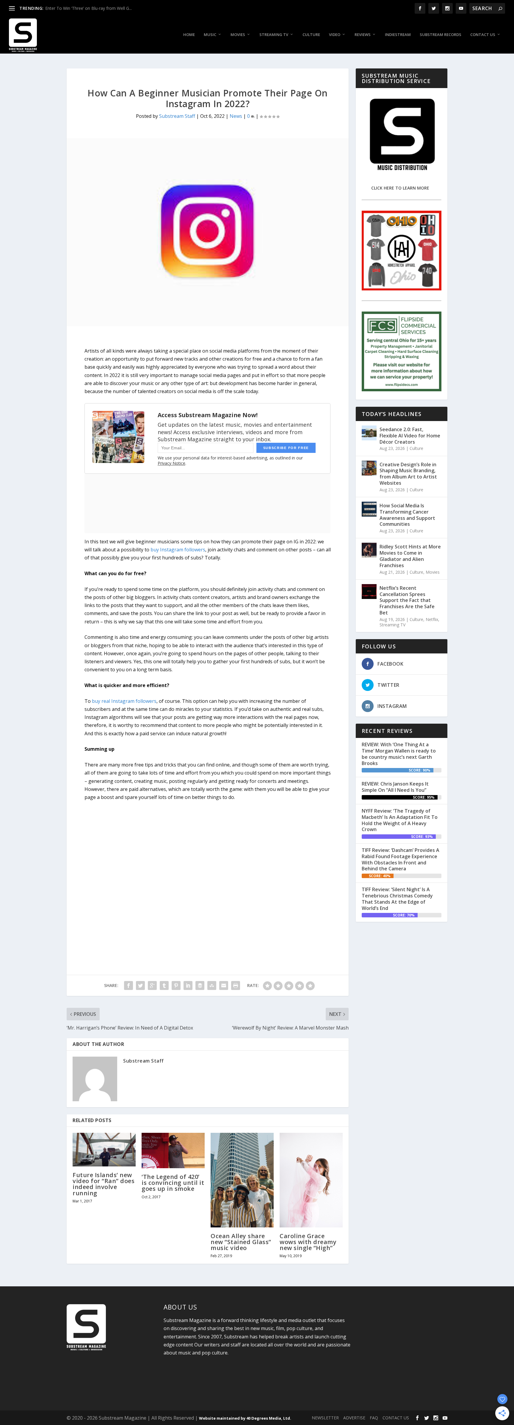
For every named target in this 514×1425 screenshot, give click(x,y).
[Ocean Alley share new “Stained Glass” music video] (242, 1180)
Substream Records (440, 34)
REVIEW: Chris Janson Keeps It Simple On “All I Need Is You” (395, 786)
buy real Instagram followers (124, 701)
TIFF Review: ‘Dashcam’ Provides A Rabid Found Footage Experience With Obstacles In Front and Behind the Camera (400, 859)
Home (189, 34)
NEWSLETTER (325, 1418)
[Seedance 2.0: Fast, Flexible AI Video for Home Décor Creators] (369, 433)
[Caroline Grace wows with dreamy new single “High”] (311, 1180)
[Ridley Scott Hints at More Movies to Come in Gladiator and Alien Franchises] (369, 550)
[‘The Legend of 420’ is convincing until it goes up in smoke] (173, 1150)
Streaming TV (273, 34)
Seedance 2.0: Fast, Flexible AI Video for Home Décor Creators (410, 435)
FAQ (374, 1418)
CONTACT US (396, 1418)
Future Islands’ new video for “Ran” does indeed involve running (103, 1184)
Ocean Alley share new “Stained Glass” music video (241, 1242)
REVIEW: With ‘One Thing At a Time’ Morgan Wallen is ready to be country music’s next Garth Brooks (399, 753)
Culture (311, 34)
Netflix (432, 619)
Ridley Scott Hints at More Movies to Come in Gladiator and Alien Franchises (410, 555)
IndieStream (398, 34)
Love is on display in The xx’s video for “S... (86, 8)
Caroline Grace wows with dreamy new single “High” (308, 1242)
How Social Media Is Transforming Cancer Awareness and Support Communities (407, 514)
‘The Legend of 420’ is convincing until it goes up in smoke (173, 1183)
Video (334, 34)
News (236, 116)
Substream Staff (177, 116)
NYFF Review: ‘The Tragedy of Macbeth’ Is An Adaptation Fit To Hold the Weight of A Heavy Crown (400, 820)
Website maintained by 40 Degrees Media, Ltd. (245, 1418)
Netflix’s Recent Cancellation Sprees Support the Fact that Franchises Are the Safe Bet (407, 600)
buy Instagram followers (178, 549)
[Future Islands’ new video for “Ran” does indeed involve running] (104, 1149)
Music (210, 34)
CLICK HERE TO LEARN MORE (400, 188)
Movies (238, 34)
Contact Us (482, 34)
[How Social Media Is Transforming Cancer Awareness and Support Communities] (369, 509)
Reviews (363, 34)
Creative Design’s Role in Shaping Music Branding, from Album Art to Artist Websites (408, 473)
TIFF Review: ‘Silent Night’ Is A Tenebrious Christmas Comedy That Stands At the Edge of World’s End (397, 898)
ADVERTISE (354, 1418)
